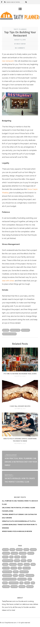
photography (7, 575)
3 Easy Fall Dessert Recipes (20, 406)
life (20, 568)
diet (11, 557)
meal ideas (26, 568)
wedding (22, 586)
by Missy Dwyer (20, 44)
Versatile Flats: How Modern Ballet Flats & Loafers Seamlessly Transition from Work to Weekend (19, 524)
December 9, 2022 (20, 443)
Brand (12, 549)
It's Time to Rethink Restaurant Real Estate (20, 374)
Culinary (14, 553)
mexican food (7, 571)
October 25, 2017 (20, 408)
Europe (17, 560)
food (29, 560)
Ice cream (6, 568)
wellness (30, 586)
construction (15, 330)
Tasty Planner (20, 29)
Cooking (33, 549)
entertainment (7, 560)
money (16, 571)
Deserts (5, 557)
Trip (33, 582)
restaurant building (9, 333)
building (5, 330)
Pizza (15, 575)
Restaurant (25, 330)
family (23, 560)
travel (27, 582)
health (27, 564)
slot (29, 579)
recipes (22, 575)
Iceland (13, 568)
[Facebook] (1, 2)
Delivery (30, 553)
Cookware (6, 553)
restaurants (22, 579)
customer (23, 553)
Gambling (13, 564)
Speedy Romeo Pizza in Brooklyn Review (17, 531)
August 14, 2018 (20, 40)
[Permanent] (20, 371)
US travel (6, 586)
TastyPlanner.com (8, 601)
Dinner (17, 557)
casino (26, 549)
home (33, 564)
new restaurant (8, 61)
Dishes (23, 557)
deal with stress (8, 281)
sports (5, 582)
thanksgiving (13, 582)
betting (5, 549)
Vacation (14, 586)
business (19, 549)
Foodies (5, 564)
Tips (21, 582)
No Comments (20, 48)
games (20, 564)
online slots (24, 571)
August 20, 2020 (20, 376)
